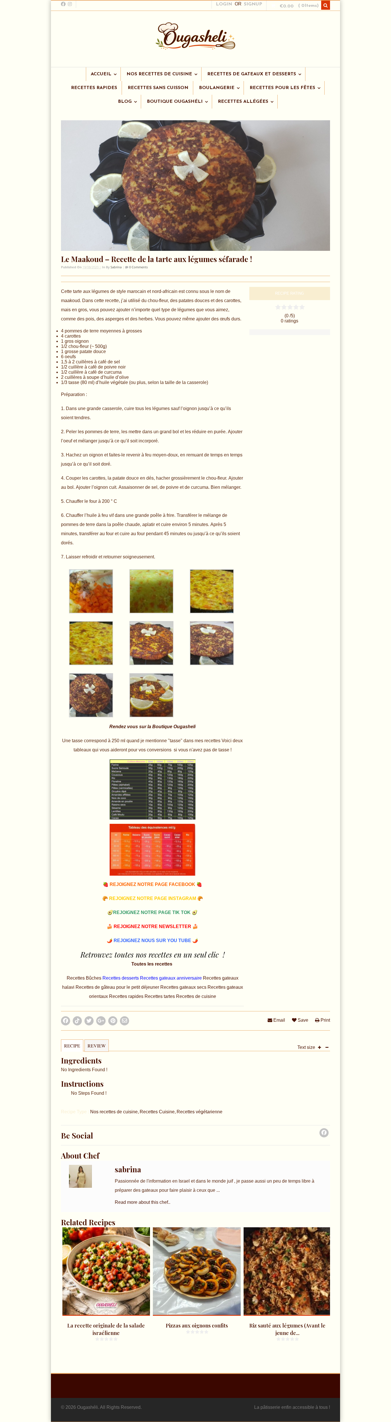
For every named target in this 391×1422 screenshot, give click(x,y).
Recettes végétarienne (199, 1111)
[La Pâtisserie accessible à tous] (195, 47)
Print (324, 1020)
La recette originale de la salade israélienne (106, 1329)
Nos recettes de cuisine (114, 1111)
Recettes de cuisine (196, 996)
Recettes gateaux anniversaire (171, 978)
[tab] (72, 1048)
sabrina (116, 267)
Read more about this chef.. (142, 1202)
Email (278, 1020)
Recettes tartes (160, 996)
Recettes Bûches (84, 978)
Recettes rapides (126, 996)
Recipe (72, 1046)
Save (302, 1020)
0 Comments (138, 267)
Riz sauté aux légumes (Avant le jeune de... (287, 1329)
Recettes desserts (121, 978)
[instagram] (70, 4)
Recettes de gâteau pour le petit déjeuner (118, 987)
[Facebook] (324, 1134)
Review (97, 1046)
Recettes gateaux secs (184, 987)
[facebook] (63, 4)
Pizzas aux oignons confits (197, 1325)
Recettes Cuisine (157, 1111)
